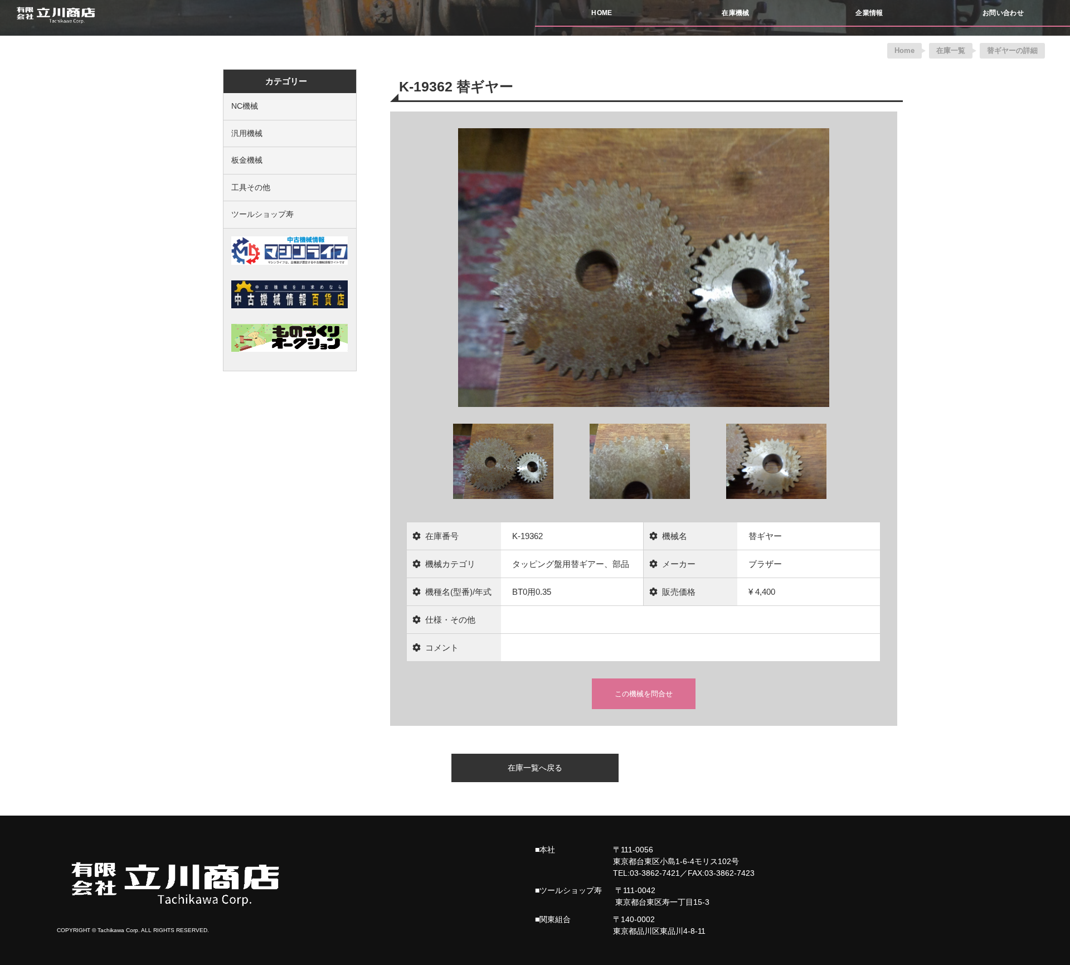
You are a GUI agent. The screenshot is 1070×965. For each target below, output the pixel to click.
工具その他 (250, 187)
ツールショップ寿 (262, 214)
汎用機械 (246, 133)
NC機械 (244, 105)
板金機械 (246, 160)
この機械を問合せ (644, 694)
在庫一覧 (950, 50)
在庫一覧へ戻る (535, 767)
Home (904, 50)
